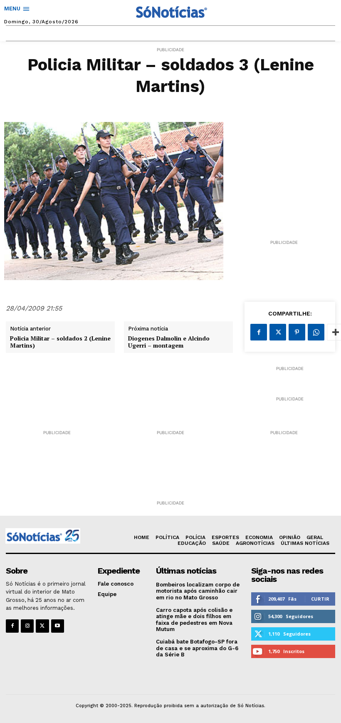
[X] (277, 332)
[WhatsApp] (316, 332)
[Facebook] (258, 332)
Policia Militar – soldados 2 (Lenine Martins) (60, 342)
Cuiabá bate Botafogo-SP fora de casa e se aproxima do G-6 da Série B (197, 648)
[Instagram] (27, 625)
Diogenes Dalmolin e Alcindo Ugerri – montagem (169, 342)
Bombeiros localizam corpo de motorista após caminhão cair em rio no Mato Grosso (198, 591)
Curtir (320, 599)
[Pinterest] (297, 332)
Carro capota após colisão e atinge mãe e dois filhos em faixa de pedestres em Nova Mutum (194, 620)
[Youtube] (57, 625)
